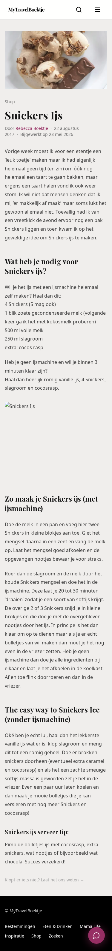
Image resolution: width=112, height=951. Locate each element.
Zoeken (56, 936)
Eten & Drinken (57, 926)
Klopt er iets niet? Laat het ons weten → (44, 880)
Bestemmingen (20, 926)
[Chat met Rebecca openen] (96, 935)
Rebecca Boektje (32, 128)
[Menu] (97, 9)
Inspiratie (14, 936)
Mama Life (90, 926)
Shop (36, 936)
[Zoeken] (79, 9)
